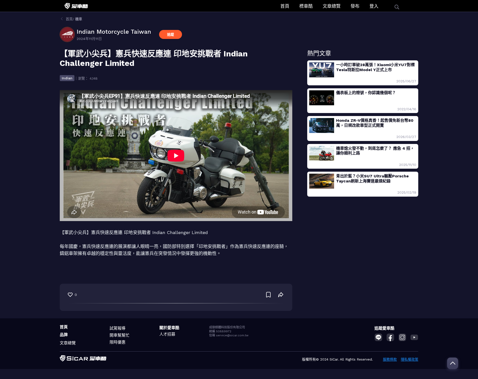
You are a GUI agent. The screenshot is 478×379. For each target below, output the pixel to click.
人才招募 (167, 334)
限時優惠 (117, 342)
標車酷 (306, 6)
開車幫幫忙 (119, 335)
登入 (373, 6)
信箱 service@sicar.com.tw (228, 335)
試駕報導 (117, 328)
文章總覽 (332, 6)
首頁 (284, 6)
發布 (355, 6)
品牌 (64, 334)
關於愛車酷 (169, 327)
